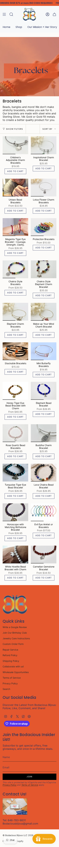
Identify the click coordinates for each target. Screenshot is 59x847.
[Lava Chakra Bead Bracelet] (43, 473)
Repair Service (10, 649)
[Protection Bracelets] (43, 227)
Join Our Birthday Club (15, 632)
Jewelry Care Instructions (16, 638)
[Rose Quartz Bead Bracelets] (15, 433)
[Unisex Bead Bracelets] (15, 187)
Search (6, 689)
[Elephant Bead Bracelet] (43, 391)
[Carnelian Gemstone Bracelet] (43, 554)
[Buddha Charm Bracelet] (43, 433)
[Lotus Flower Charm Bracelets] (43, 187)
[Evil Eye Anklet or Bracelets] (43, 512)
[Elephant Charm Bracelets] (15, 312)
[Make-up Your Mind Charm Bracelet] (43, 312)
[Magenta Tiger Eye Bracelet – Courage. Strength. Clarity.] (15, 227)
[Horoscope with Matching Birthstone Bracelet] (15, 512)
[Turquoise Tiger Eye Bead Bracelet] (15, 473)
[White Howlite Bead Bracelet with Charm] (15, 554)
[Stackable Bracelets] (15, 351)
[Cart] (54, 14)
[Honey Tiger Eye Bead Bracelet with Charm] (15, 391)
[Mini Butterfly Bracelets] (43, 351)
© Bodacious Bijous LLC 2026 (18, 835)
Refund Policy (10, 655)
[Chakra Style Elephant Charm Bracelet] (43, 269)
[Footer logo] (15, 604)
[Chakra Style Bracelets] (15, 269)
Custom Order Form (13, 644)
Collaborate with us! (13, 666)
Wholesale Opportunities (16, 672)
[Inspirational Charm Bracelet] (43, 145)
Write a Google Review (15, 627)
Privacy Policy (10, 683)
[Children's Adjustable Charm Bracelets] (15, 145)
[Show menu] (4, 14)
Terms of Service (12, 677)
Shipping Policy (11, 661)
